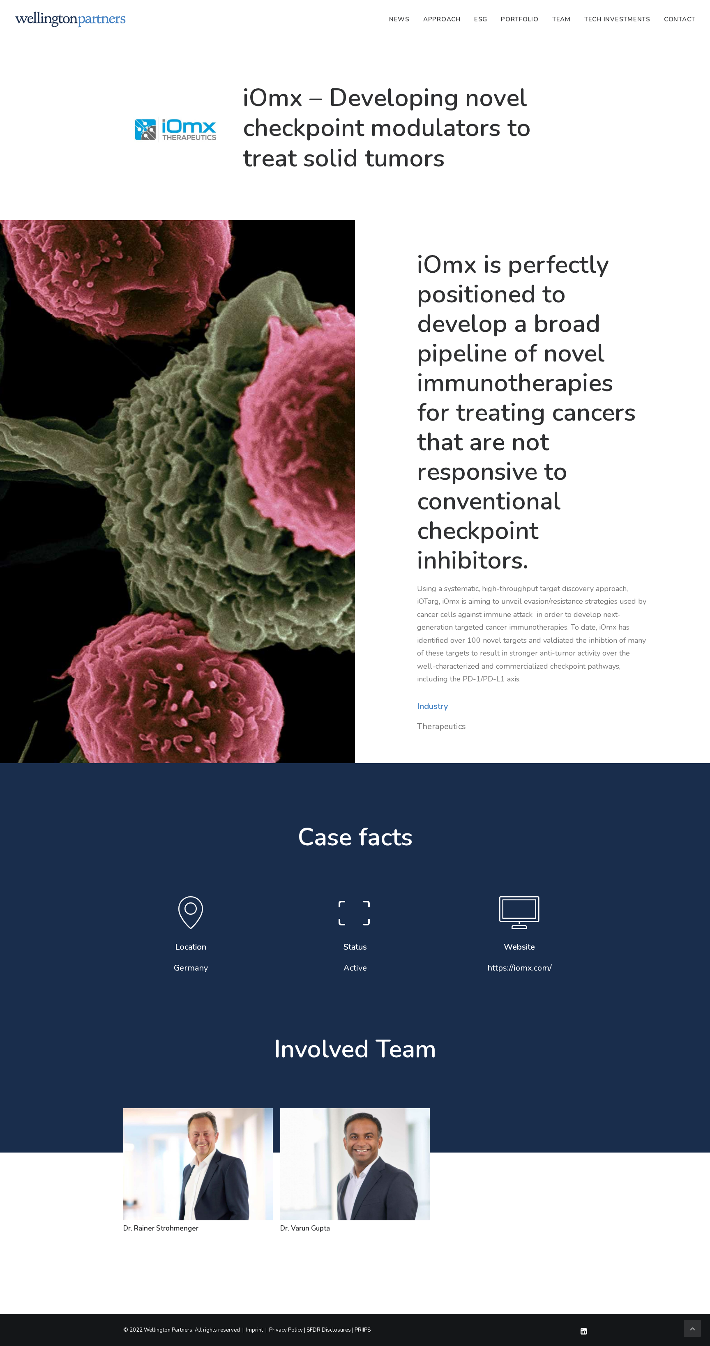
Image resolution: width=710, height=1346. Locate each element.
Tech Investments (617, 19)
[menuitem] (402, 19)
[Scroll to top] (692, 1327)
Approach (442, 19)
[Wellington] (70, 19)
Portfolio (520, 19)
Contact (679, 19)
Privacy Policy (286, 1330)
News (399, 19)
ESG (480, 19)
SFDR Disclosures (329, 1330)
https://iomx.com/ (519, 967)
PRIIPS (363, 1330)
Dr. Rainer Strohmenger (160, 1228)
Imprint (254, 1330)
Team (561, 19)
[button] (519, 924)
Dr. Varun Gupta (305, 1228)
